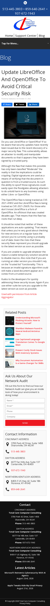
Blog (42, 36)
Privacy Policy (25, 603)
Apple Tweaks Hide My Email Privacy (25, 585)
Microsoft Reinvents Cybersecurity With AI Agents (25, 574)
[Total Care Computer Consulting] (25, 29)
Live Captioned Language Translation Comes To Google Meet (30, 342)
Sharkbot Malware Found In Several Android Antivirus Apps (29, 331)
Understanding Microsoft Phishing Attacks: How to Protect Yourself (28, 320)
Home (9, 36)
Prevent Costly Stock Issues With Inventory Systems (29, 351)
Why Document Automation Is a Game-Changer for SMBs (29, 361)
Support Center (26, 36)
